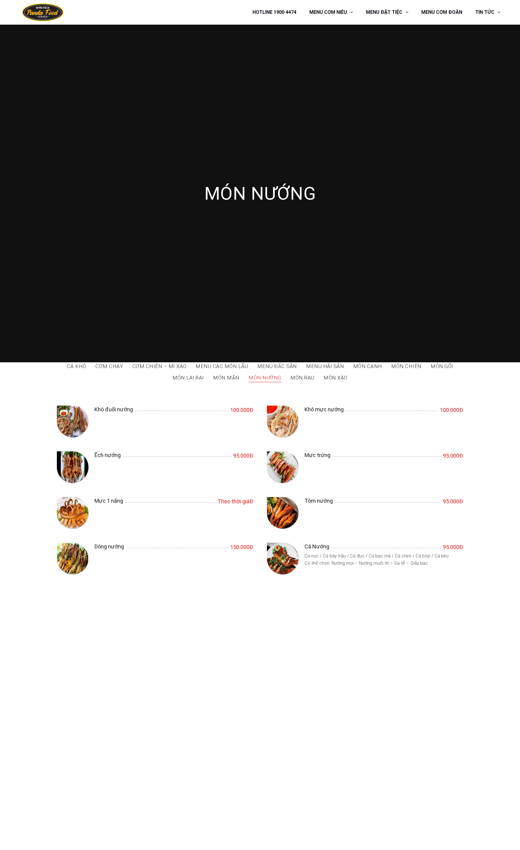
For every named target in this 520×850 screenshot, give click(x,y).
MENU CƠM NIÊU (328, 12)
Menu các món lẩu (222, 366)
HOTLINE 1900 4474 (274, 12)
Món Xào (335, 378)
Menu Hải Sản (325, 366)
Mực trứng (317, 455)
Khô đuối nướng (113, 409)
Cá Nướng (317, 546)
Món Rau (302, 378)
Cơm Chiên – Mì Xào (159, 366)
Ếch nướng (107, 455)
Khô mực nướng (324, 409)
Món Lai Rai (188, 378)
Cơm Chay (109, 366)
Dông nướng (109, 546)
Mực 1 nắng (108, 501)
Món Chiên (406, 366)
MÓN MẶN (226, 378)
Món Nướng (265, 378)
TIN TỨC (484, 12)
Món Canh (367, 366)
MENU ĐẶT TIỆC (384, 12)
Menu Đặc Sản (277, 366)
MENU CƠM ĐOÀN (441, 12)
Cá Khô (76, 366)
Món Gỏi (442, 366)
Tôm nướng (319, 501)
